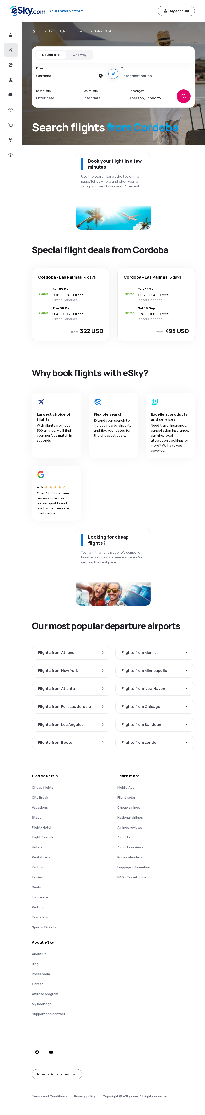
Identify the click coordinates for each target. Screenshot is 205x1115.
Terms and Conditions (49, 1096)
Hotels (37, 847)
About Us (39, 954)
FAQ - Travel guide (132, 877)
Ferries (37, 877)
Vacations (40, 807)
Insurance (40, 897)
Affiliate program (45, 994)
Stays (37, 817)
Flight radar (127, 797)
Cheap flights (43, 787)
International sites (53, 1074)
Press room (41, 974)
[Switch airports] (113, 74)
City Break (40, 797)
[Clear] (101, 76)
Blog (35, 964)
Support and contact (49, 1014)
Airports (124, 837)
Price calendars (130, 857)
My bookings (42, 1004)
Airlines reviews (130, 827)
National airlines (130, 817)
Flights (47, 31)
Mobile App (126, 787)
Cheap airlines (129, 807)
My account (180, 11)
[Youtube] (51, 1052)
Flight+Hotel (41, 827)
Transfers (40, 917)
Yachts (37, 867)
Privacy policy (85, 1096)
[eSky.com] (34, 31)
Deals (36, 887)
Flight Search (42, 837)
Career (37, 984)
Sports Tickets (44, 927)
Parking (38, 907)
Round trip (51, 54)
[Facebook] (37, 1052)
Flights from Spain (70, 31)
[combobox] (66, 75)
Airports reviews (131, 847)
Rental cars (41, 857)
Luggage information (134, 867)
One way (79, 54)
